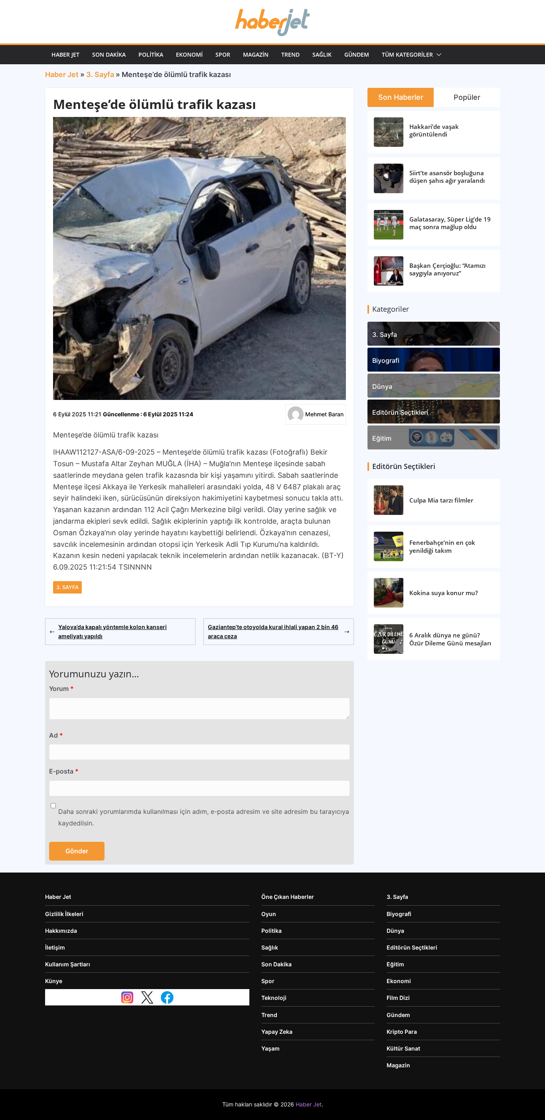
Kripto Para (402, 1031)
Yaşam (270, 1048)
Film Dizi (398, 997)
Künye (53, 981)
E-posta (64, 771)
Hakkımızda (61, 930)
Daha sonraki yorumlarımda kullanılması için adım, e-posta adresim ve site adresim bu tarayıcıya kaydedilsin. (203, 817)
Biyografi (385, 360)
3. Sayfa (100, 74)
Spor (222, 54)
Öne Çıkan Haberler (287, 896)
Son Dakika (109, 54)
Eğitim (381, 438)
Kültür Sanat (403, 1048)
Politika (150, 54)
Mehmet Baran (324, 414)
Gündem (356, 54)
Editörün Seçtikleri (400, 412)
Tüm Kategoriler (407, 54)
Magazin (256, 54)
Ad (56, 735)
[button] (437, 54)
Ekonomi (189, 54)
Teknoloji (273, 997)
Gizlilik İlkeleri (64, 913)
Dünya (382, 386)
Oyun (268, 913)
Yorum (61, 689)
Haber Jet (65, 54)
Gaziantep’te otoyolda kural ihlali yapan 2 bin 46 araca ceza (273, 631)
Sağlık (322, 54)
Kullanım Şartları (67, 964)
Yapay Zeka (276, 1031)
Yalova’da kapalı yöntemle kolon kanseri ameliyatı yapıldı (112, 631)
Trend (290, 54)
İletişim (55, 947)
